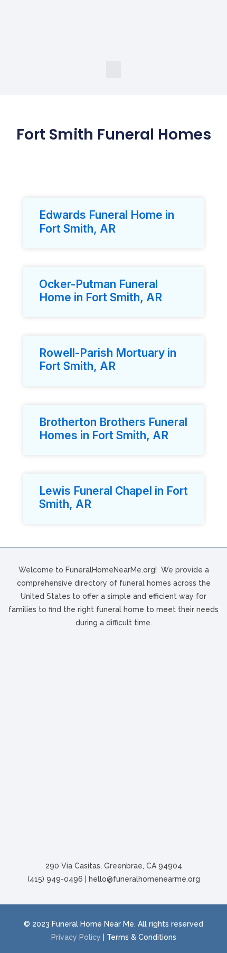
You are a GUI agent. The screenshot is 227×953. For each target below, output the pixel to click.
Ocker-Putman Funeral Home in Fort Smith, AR (100, 290)
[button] (113, 69)
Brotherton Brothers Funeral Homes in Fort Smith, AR (113, 428)
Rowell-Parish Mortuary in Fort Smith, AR (107, 359)
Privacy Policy (76, 937)
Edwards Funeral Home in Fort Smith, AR (106, 221)
